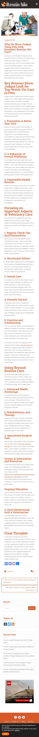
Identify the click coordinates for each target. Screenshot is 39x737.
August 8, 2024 (9, 40)
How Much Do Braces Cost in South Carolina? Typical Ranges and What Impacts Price (19, 656)
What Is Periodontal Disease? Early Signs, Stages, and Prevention (18, 670)
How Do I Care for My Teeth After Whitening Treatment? (19, 581)
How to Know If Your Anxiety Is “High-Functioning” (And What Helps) (17, 664)
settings (17, 730)
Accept (5, 734)
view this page (25, 345)
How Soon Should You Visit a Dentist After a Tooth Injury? (21, 589)
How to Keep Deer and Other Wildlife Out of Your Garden (18, 648)
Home (7, 721)
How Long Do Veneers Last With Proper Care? (18, 641)
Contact (31, 721)
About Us (15, 721)
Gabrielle (9, 571)
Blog (23, 721)
